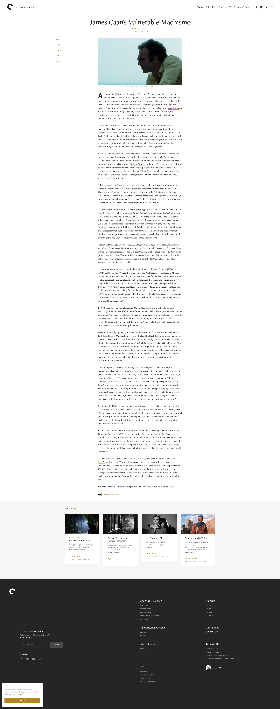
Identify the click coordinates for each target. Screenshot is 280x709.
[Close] (40, 686)
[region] (22, 695)
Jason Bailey (103, 409)
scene (113, 97)
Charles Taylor (144, 346)
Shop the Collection (206, 7)
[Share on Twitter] (58, 50)
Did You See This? (74, 537)
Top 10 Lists (210, 605)
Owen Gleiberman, (141, 437)
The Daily (135, 32)
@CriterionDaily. (165, 486)
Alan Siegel (123, 465)
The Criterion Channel (239, 7)
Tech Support (145, 678)
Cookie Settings (212, 652)
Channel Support (147, 682)
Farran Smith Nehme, (139, 297)
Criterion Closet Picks (149, 616)
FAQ (142, 666)
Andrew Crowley (138, 164)
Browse (143, 632)
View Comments (111, 494)
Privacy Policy (212, 649)
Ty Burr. (171, 251)
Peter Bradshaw (129, 272)
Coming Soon (145, 612)
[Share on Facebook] (58, 45)
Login (142, 649)
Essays (208, 609)
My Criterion (147, 644)
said (123, 321)
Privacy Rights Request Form (218, 656)
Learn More (19, 694)
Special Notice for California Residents (222, 659)
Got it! (22, 700)
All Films (144, 605)
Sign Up (143, 635)
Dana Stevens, (147, 255)
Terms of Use (213, 644)
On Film (72, 559)
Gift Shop (144, 619)
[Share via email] (58, 55)
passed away (173, 108)
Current (222, 7)
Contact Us (212, 631)
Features (209, 612)
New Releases (146, 609)
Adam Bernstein (108, 153)
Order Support (146, 675)
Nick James (144, 342)
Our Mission (212, 627)
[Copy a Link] (58, 60)
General (143, 671)
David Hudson (141, 29)
